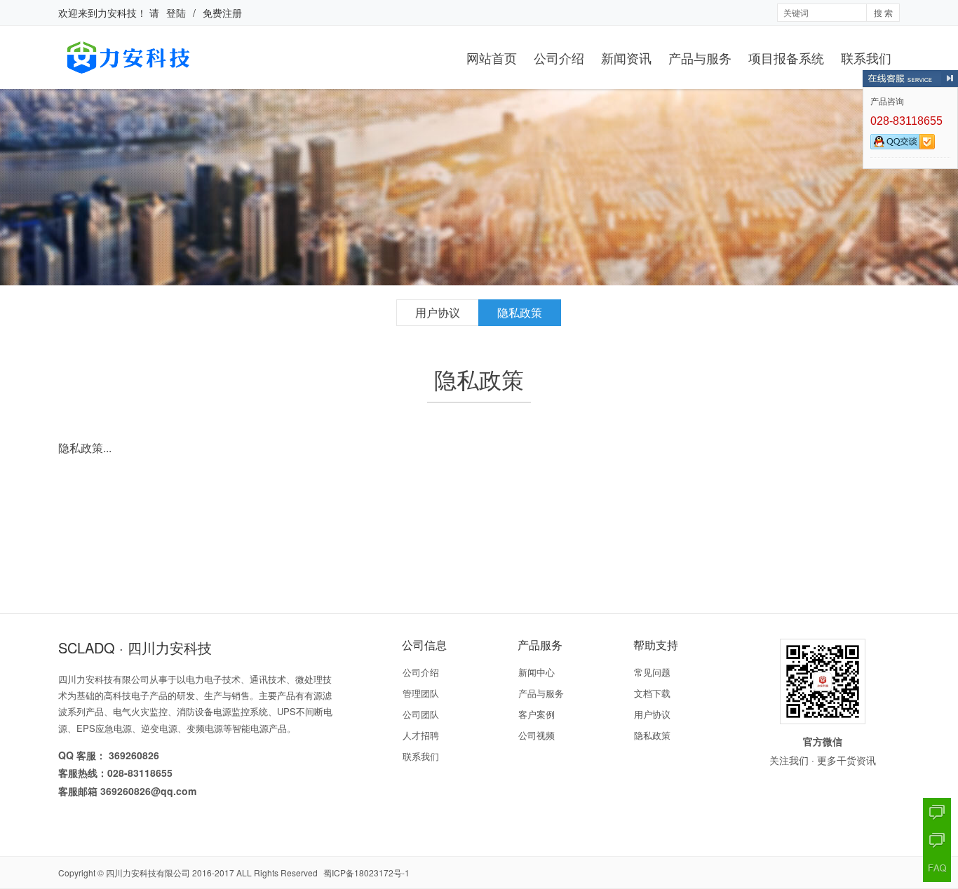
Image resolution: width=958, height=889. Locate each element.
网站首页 (491, 57)
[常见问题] (937, 868)
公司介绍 (559, 57)
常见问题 (652, 672)
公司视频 (536, 735)
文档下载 (652, 693)
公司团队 (421, 714)
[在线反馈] (937, 840)
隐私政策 (519, 312)
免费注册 (222, 13)
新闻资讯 (626, 57)
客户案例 (536, 714)
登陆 (176, 13)
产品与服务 (699, 57)
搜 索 (883, 12)
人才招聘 (421, 735)
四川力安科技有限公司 (148, 872)
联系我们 (866, 57)
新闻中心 (536, 672)
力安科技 (117, 13)
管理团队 (421, 693)
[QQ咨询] (937, 812)
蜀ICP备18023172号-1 (366, 872)
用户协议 (437, 312)
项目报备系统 (786, 57)
